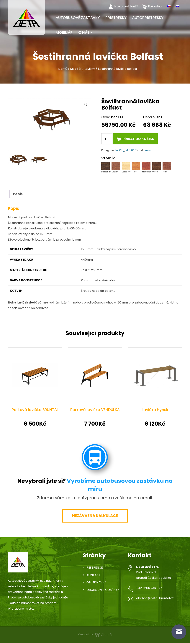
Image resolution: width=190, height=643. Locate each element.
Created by (86, 634)
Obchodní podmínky (102, 590)
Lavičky (89, 69)
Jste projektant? (126, 6)
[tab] (17, 194)
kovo (148, 150)
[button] (85, 104)
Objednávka (96, 582)
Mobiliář (64, 32)
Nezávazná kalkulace (95, 515)
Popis (18, 194)
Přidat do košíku (138, 138)
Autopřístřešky (147, 17)
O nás (84, 32)
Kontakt (93, 575)
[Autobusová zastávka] (26, 17)
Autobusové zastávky (78, 17)
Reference (94, 567)
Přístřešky (116, 17)
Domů (62, 69)
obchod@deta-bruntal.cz (155, 598)
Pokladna (155, 6)
